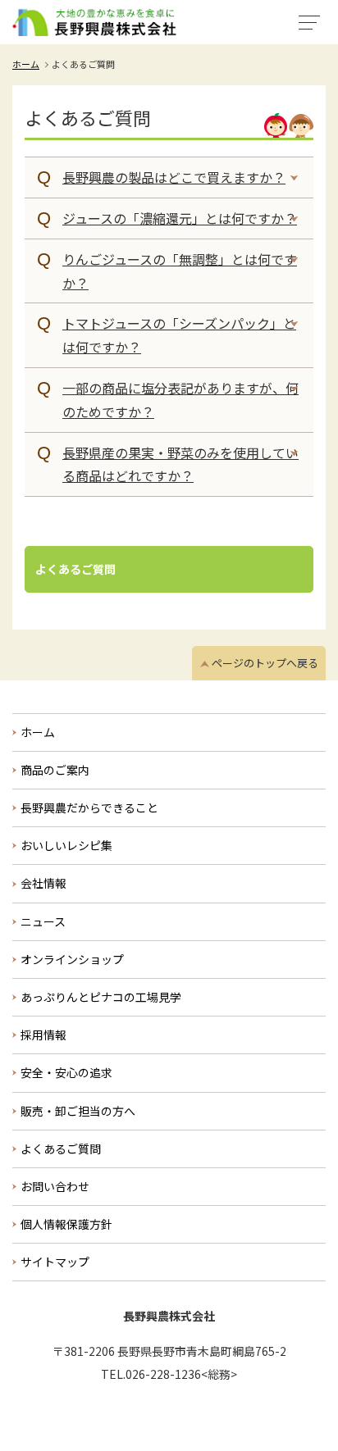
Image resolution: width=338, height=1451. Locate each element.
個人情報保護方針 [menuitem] (66, 1224)
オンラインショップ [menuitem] (72, 959)
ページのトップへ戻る (265, 663)
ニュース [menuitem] (43, 921)
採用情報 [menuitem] (43, 1034)
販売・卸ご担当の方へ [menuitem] (78, 1111)
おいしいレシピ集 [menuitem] (66, 845)
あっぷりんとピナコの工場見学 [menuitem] (101, 997)
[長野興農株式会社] (94, 22)
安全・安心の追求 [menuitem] (66, 1072)
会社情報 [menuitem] (43, 883)
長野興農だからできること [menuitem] (89, 807)
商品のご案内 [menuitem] (55, 770)
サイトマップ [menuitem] (55, 1261)
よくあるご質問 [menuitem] (61, 1148)
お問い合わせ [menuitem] (55, 1186)
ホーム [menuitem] (38, 732)
